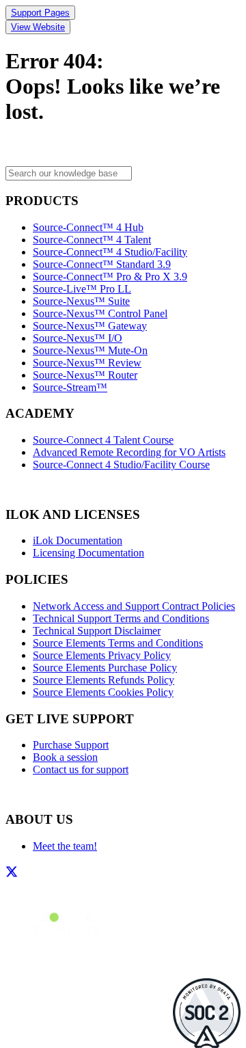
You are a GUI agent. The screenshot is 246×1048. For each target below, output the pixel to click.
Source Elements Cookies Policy (103, 692)
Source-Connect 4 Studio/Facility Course (121, 464)
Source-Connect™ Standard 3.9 (102, 264)
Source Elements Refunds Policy (103, 680)
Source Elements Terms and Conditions (118, 643)
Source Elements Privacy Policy (102, 655)
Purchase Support (71, 745)
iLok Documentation (77, 540)
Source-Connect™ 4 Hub (88, 227)
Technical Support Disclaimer (97, 630)
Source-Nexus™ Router (85, 375)
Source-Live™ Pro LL (82, 289)
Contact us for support (80, 769)
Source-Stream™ (70, 387)
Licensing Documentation (88, 553)
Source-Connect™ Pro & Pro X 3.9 (110, 276)
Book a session (65, 757)
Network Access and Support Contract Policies (134, 606)
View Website (38, 27)
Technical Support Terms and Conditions (121, 618)
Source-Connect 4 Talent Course (103, 440)
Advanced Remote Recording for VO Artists (129, 452)
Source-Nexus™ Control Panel (100, 313)
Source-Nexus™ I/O (77, 338)
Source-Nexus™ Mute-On (90, 350)
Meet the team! (65, 846)
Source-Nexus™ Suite (81, 301)
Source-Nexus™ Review (87, 362)
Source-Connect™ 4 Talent (92, 239)
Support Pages (40, 13)
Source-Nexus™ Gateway (90, 326)
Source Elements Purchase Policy (105, 667)
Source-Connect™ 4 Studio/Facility (110, 252)
